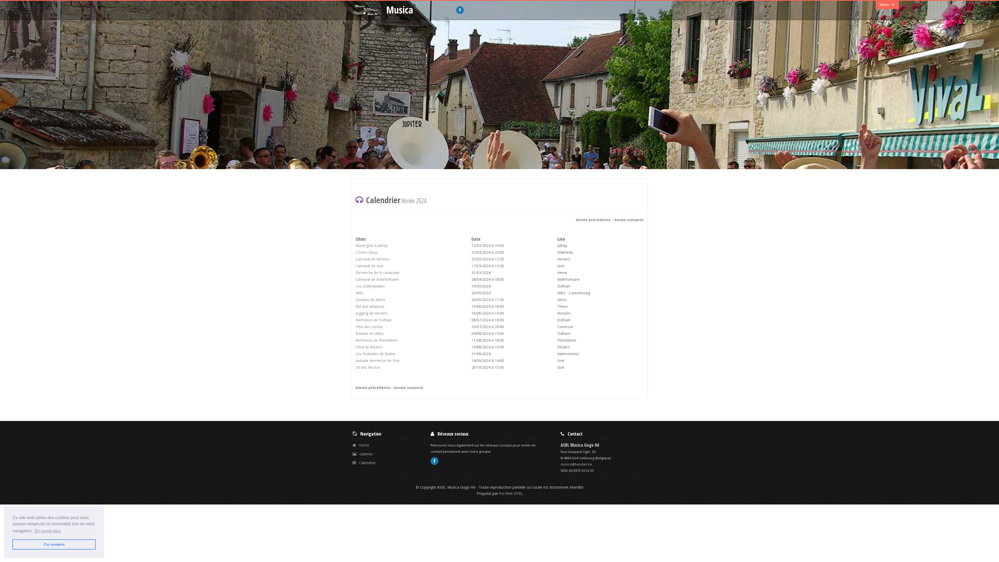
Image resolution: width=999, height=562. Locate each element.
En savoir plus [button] (48, 531)
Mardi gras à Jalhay (372, 245)
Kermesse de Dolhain (374, 319)
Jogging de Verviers (372, 313)
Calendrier (366, 462)
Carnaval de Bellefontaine (377, 279)
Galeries (364, 453)
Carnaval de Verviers (373, 259)
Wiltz (360, 292)
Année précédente (593, 219)
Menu (885, 4)
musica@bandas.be (576, 464)
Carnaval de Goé (369, 265)
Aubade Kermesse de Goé (378, 360)
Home (362, 445)
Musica (399, 9)
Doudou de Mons (370, 299)
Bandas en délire (370, 333)
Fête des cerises (369, 326)
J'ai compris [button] (54, 544)
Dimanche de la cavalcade (378, 272)
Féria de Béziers (369, 346)
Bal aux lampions (370, 306)
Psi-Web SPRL (510, 493)
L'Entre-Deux (366, 252)
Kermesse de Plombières (377, 340)
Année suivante (629, 219)
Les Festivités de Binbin (375, 353)
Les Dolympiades (370, 286)
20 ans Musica (368, 367)
